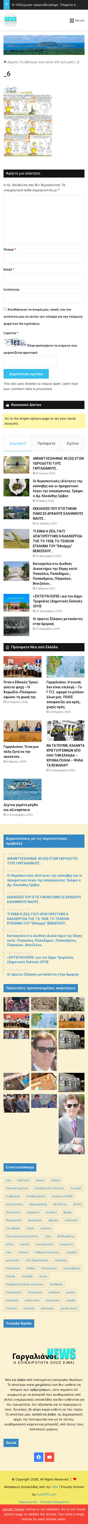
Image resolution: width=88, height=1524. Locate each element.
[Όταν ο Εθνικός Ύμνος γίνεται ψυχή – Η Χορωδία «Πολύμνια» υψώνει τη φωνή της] (23, 666)
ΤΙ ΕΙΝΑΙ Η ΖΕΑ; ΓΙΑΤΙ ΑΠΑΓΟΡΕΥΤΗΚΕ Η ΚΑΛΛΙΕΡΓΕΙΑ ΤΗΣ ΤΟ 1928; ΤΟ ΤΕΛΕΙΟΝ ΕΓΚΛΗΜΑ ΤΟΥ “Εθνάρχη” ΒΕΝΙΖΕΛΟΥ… (57, 541)
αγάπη (55, 1180)
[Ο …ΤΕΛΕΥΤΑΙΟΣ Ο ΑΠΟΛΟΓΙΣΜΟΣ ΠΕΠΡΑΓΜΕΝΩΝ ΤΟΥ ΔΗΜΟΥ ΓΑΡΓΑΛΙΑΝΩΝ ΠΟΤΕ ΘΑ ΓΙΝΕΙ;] (71, 1124)
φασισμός (47, 1308)
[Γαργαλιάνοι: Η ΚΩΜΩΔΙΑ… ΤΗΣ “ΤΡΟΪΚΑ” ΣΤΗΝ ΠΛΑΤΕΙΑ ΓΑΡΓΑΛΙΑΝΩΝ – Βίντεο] (71, 1039)
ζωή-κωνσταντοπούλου (22, 1236)
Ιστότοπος (11, 289)
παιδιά (30, 1268)
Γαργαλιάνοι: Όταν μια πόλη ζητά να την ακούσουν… (21, 751)
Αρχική (11, 62)
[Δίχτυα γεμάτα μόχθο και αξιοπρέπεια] (23, 789)
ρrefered (54, 1292)
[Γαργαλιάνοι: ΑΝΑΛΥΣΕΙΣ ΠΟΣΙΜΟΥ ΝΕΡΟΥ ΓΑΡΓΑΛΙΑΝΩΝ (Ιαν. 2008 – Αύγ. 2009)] (44, 1081)
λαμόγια (71, 1252)
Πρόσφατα (46, 443)
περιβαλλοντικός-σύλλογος (24, 1284)
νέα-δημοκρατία (37, 1260)
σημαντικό (32, 1300)
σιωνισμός (53, 1300)
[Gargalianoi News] (11, 20)
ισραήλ (25, 1244)
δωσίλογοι (35, 1220)
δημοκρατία (14, 1220)
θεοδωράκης (65, 1236)
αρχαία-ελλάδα (62, 1196)
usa (8, 1180)
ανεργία (76, 1188)
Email (9, 269)
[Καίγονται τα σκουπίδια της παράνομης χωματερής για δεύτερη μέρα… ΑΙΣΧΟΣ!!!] (16, 1103)
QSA (54, 1487)
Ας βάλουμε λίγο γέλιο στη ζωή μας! (47, 62)
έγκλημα (23, 1180)
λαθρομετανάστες (47, 1252)
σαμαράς (12, 1300)
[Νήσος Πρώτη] (44, 44)
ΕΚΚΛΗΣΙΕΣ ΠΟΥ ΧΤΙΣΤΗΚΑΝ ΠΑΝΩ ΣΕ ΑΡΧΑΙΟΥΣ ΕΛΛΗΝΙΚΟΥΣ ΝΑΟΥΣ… (58, 513)
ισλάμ (10, 1244)
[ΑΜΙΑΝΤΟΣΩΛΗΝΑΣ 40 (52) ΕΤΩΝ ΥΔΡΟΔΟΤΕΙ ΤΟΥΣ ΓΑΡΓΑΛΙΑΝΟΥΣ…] (16, 464)
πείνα (43, 1276)
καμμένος (66, 1244)
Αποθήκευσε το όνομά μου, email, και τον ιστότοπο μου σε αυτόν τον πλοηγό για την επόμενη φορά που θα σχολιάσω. (43, 316)
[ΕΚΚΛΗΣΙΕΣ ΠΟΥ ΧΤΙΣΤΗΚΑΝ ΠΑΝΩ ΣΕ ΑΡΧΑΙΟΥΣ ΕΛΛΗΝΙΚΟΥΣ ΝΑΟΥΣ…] (16, 512)
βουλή (77, 1204)
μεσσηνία (12, 1260)
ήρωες (40, 1180)
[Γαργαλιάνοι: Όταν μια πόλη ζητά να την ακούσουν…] (23, 731)
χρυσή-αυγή (69, 1308)
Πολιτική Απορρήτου (54, 1502)
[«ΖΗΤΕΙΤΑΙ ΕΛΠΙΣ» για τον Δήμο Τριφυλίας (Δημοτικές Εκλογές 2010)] (16, 603)
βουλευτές (13, 1212)
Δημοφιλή (17, 443)
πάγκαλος (13, 1268)
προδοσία (56, 1284)
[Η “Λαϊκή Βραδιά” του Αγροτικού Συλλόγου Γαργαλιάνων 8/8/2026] (16, 1004)
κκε (8, 1252)
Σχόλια (73, 443)
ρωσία (70, 1292)
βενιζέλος (60, 1204)
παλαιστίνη (49, 1268)
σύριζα (70, 1300)
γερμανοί (33, 1212)
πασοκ (10, 1276)
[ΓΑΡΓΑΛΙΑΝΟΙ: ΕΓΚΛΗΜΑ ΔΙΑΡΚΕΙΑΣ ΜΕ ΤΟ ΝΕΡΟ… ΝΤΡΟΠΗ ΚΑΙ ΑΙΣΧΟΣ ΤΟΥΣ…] (16, 1034)
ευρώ (30, 1228)
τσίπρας (28, 1308)
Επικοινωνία (28, 1502)
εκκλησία (71, 1220)
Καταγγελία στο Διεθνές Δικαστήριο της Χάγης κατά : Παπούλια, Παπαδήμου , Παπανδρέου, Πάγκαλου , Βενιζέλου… (56, 573)
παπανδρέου (71, 1268)
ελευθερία (13, 1228)
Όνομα (10, 249)
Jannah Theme (13, 1509)
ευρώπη (45, 1228)
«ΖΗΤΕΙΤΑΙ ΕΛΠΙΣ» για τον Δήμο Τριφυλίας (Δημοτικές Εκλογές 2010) (57, 601)
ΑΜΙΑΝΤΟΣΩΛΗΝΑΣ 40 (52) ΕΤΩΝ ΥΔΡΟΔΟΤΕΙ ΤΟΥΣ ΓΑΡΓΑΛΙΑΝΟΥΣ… (58, 463)
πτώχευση (35, 1292)
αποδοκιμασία (35, 1196)
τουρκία (11, 1308)
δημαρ (67, 1212)
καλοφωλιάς (44, 1244)
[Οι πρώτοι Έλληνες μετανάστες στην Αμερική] (16, 626)
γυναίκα (51, 1212)
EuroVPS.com (46, 1494)
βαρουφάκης (38, 1204)
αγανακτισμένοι (17, 1188)
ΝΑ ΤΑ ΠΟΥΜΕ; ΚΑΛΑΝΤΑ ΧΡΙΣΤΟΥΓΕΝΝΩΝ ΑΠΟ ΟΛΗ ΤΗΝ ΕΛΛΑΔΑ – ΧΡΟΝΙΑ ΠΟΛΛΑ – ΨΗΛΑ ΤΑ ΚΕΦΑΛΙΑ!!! (65, 755)
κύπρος (23, 1252)
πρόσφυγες (13, 1292)
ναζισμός (60, 1260)
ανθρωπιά (12, 1196)
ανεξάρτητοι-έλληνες (49, 1188)
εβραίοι (53, 1220)
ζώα (48, 1236)
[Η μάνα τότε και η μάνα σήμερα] (71, 1004)
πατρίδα (27, 1276)
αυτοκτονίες (14, 1204)
